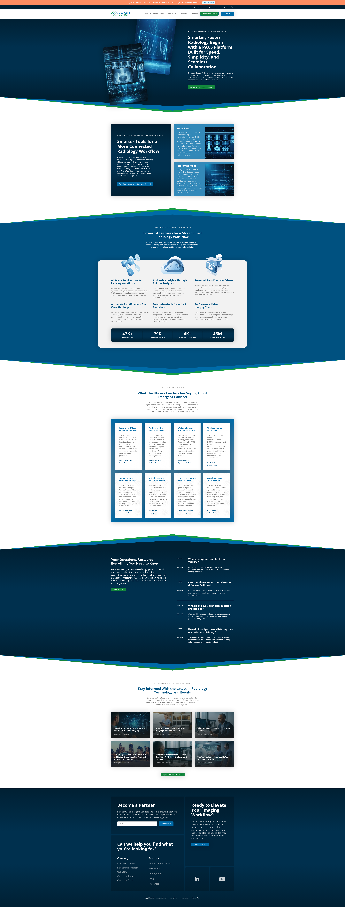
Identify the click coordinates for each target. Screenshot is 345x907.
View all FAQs (118, 589)
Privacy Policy (174, 898)
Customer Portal (125, 880)
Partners (183, 14)
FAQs (151, 879)
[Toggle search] (232, 7)
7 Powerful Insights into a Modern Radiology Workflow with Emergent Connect (171, 756)
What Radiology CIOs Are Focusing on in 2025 (213, 729)
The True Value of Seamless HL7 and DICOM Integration (213, 758)
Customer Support (126, 876)
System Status (185, 898)
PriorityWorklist (156, 873)
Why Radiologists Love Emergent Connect (135, 184)
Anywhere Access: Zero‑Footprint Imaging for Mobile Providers (170, 729)
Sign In (227, 13)
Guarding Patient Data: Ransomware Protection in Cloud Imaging (130, 729)
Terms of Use (196, 898)
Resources (154, 884)
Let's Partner (166, 824)
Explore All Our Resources (172, 774)
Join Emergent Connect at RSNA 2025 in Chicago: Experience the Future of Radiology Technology (130, 756)
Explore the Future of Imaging (201, 87)
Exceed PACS (155, 868)
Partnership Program (127, 868)
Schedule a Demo (209, 13)
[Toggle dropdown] (176, 14)
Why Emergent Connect (154, 14)
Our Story (194, 14)
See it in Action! (209, 2)
